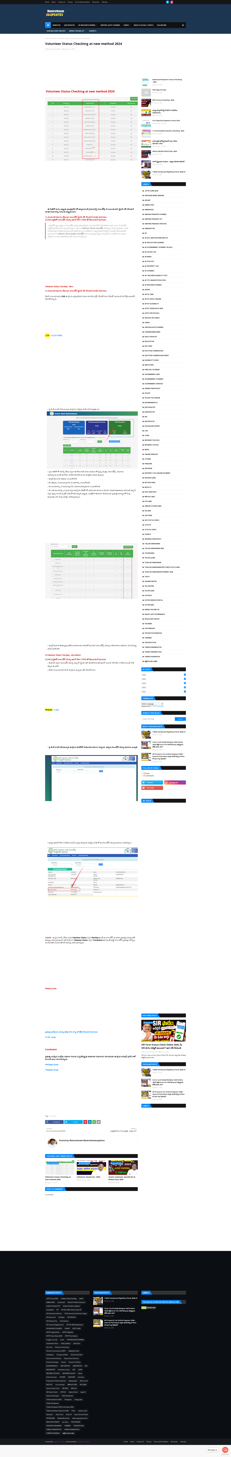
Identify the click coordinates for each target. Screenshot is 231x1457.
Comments (149, 776)
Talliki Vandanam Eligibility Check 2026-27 (168, 172)
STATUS (148, 525)
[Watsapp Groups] (152, 793)
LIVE (146, 431)
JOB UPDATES (150, 407)
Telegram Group (52, 1070)
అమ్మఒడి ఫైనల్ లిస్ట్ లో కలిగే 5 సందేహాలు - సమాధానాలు (165, 111)
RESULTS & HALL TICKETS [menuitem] (143, 25)
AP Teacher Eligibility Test (156, 275)
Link (56, 710)
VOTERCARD (149, 605)
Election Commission (154, 351)
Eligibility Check (152, 360)
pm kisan (148, 468)
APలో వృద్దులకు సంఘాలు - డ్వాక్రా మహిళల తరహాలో (168, 161)
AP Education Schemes (154, 242)
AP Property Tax (152, 266)
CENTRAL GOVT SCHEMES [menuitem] (110, 25)
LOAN (147, 435)
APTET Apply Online (153, 299)
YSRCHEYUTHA (150, 642)
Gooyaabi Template (83, 1442)
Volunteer (53, 38)
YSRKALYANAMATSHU (153, 652)
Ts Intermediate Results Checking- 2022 (168, 131)
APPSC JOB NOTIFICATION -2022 (164, 151)
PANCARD (148, 464)
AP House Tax (150, 252)
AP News (148, 257)
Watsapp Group (52, 1064)
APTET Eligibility (152, 304)
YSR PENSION (150, 628)
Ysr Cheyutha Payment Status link (166, 120)
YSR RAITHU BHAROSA (153, 633)
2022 (164, 692)
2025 (164, 679)
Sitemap (104, 2)
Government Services (154, 384)
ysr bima (148, 624)
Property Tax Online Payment (157, 473)
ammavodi (149, 209)
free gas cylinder (152, 369)
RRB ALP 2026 (150, 496)
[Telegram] (175, 788)
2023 (164, 687)
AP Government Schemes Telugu (158, 247)
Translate (160, 706)
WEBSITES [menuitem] (57, 25)
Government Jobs (152, 374)
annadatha (150, 228)
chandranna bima (152, 332)
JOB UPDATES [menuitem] (69, 25)
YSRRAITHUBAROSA (152, 656)
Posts (147, 773)
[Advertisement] (91, 71)
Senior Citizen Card (153, 506)
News (147, 449)
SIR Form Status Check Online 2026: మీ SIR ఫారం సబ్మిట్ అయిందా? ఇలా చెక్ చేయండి (161, 1046)
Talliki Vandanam (152, 544)
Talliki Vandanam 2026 (154, 548)
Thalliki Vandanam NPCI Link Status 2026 (162, 567)
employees (149, 365)
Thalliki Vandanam (153, 562)
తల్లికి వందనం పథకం (151, 661)
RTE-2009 (148, 501)
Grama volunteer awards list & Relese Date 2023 (122, 1178)
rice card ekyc (151, 492)
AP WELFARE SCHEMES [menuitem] (86, 25)
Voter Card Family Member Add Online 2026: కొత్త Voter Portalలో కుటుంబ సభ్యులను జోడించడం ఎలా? (167, 744)
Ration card (150, 482)
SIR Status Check (152, 520)
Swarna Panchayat (153, 539)
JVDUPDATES (150, 421)
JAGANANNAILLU (151, 402)
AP (146, 233)
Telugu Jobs (150, 558)
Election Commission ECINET (157, 355)
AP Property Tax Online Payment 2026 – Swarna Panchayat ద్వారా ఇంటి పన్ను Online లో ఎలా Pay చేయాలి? (168, 756)
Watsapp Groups (159, 90)
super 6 (148, 534)
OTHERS (148, 459)
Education (149, 341)
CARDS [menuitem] (126, 25)
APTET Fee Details (152, 313)
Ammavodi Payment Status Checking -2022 (167, 80)
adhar (147, 200)
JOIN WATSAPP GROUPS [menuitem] (56, 31)
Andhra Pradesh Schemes (156, 214)
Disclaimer (95, 2)
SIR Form (148, 515)
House (147, 393)
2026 (164, 675)
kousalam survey (152, 426)
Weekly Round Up (152, 609)
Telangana (149, 553)
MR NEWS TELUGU (152, 445)
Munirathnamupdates (54, 49)
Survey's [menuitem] (92, 31)
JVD (146, 416)
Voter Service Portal (154, 600)
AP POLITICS (149, 261)
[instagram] (171, 2)
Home (47, 2)
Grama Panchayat (152, 388)
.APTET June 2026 (151, 191)
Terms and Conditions (161, 1442)
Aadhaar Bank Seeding (154, 195)
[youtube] (152, 788)
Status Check (150, 529)
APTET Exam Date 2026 (154, 308)
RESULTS (148, 487)
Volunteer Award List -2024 (88, 1177)
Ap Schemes (149, 271)
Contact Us (61, 2)
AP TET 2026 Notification (155, 280)
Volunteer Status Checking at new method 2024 (58, 1178)
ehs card (148, 346)
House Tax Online (152, 398)
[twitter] (167, 2)
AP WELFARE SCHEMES (153, 285)
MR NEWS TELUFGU (152, 440)
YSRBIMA (148, 638)
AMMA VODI (149, 205)
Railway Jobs (150, 478)
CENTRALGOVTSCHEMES (154, 327)
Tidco (147, 576)
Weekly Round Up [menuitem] (76, 31)
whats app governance (155, 614)
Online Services (151, 454)
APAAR (147, 289)
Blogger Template (59, 1442)
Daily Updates (151, 337)
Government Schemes (154, 379)
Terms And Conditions (82, 2)
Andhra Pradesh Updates (156, 224)
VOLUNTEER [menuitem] (161, 25)
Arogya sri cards (152, 318)
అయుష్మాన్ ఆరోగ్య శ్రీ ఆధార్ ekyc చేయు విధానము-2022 (164, 142)
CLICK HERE (56, 335)
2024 (164, 683)
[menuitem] (48, 25)
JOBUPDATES (150, 412)
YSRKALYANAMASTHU (153, 647)
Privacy (70, 2)
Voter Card (149, 591)
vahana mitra (151, 581)
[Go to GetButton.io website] (225, 1454)
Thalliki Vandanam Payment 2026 (159, 572)
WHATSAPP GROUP (152, 619)
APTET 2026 (149, 294)
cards (147, 322)
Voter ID (148, 595)
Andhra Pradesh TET (153, 219)
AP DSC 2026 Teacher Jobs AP (156, 238)
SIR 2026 (148, 511)
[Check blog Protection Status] (148, 1308)
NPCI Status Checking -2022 (163, 100)
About (54, 2)
